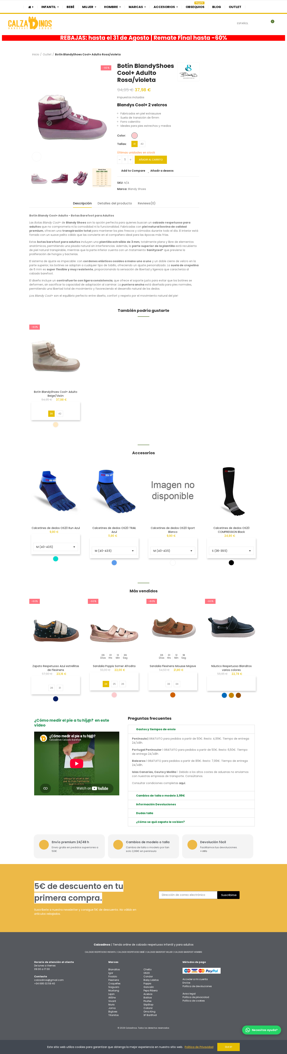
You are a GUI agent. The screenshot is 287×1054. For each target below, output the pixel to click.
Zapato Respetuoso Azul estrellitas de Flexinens (55, 668)
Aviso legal (189, 993)
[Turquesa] (55, 558)
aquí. (182, 783)
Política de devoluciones (197, 986)
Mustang (113, 990)
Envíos (186, 982)
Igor (110, 973)
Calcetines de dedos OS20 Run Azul (56, 528)
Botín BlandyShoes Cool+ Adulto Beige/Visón (55, 394)
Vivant (112, 1001)
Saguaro (113, 987)
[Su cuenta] (279, 23)
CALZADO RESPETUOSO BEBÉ (131, 952)
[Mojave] (172, 694)
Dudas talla (144, 813)
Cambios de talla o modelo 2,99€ (160, 796)
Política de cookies (194, 1000)
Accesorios (143, 453)
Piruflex (148, 1001)
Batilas (148, 997)
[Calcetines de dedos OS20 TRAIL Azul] (114, 490)
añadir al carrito (151, 159)
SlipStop (148, 1004)
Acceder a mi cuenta (195, 979)
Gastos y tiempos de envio (156, 729)
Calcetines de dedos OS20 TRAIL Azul (114, 530)
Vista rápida (72, 344)
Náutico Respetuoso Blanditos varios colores (231, 668)
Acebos (148, 994)
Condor (148, 976)
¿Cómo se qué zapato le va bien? (160, 822)
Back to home (250, 55)
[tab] (191, 729)
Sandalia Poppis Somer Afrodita (114, 666)
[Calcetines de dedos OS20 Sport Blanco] (172, 490)
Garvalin (149, 987)
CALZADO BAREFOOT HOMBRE (188, 952)
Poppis (147, 983)
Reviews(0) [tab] (147, 203)
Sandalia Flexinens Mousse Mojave (173, 666)
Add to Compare (133, 171)
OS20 (147, 973)
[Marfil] (55, 424)
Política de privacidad (196, 997)
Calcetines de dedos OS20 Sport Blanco (173, 530)
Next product (255, 55)
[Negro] (231, 562)
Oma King (149, 1011)
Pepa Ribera (151, 990)
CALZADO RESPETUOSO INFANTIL (100, 952)
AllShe (112, 997)
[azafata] (224, 695)
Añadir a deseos (162, 171)
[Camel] (238, 695)
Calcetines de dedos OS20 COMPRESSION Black (231, 530)
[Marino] (55, 698)
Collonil (148, 1008)
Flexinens (113, 980)
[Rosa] (134, 135)
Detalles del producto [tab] (115, 203)
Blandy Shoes (137, 189)
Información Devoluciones (156, 804)
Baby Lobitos (151, 980)
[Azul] (114, 562)
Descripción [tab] (82, 203)
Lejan (111, 994)
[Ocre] (231, 695)
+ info (203, 851)
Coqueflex (114, 983)
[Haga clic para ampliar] (36, 156)
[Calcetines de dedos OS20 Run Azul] (55, 490)
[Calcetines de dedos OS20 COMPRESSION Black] (231, 490)
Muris (111, 1004)
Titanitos (113, 1015)
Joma (112, 1008)
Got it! (228, 1047)
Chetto (148, 969)
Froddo (112, 976)
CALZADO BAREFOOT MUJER (159, 952)
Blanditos (114, 969)
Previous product (245, 55)
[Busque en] (261, 23)
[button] (18, 516)
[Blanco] (172, 562)
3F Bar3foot (150, 1015)
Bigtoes (112, 1011)
